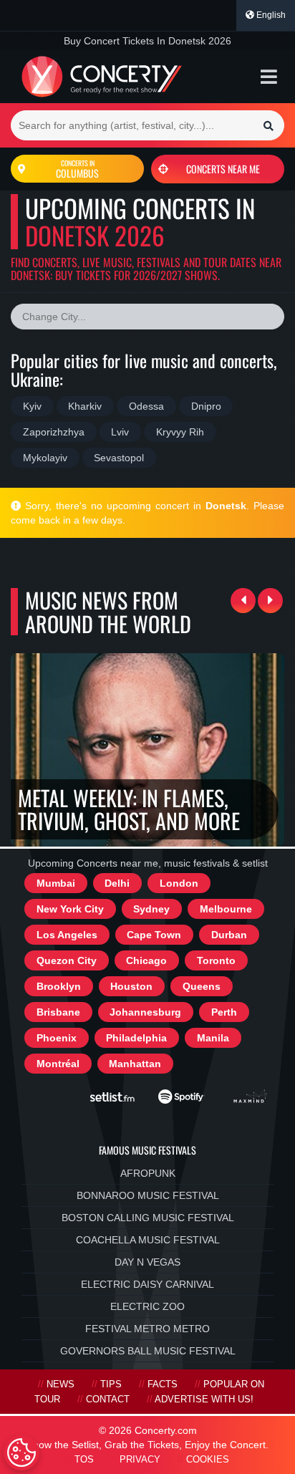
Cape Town (154, 934)
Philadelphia (136, 1038)
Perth (224, 1012)
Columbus (77, 169)
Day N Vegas (147, 1262)
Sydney (151, 909)
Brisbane (58, 1012)
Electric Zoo (147, 1306)
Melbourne (226, 909)
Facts (163, 1384)
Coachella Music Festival (148, 1240)
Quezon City (67, 960)
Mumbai (56, 883)
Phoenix (57, 1038)
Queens (202, 986)
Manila (213, 1038)
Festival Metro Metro (147, 1328)
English (270, 15)
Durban (229, 934)
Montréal (58, 1063)
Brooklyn (59, 986)
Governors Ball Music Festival (148, 1351)
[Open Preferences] (21, 1452)
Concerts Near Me (223, 168)
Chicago (146, 960)
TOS (84, 1460)
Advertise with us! (204, 1399)
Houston (131, 986)
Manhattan (135, 1063)
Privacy (140, 1460)
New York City (70, 909)
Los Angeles (67, 934)
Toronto (216, 960)
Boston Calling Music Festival (148, 1217)
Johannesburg (145, 1012)
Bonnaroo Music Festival (148, 1195)
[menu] (268, 76)
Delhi (117, 883)
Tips (111, 1384)
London (179, 883)
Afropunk (147, 1173)
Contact (108, 1399)
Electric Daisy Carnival (147, 1284)
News (60, 1384)
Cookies (207, 1460)
